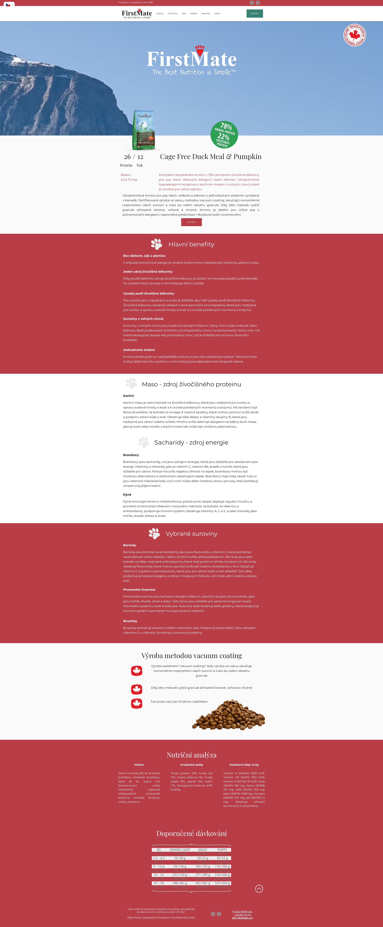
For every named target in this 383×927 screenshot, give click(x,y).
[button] (9, 4)
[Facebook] (258, 3)
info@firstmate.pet (242, 917)
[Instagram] (252, 3)
